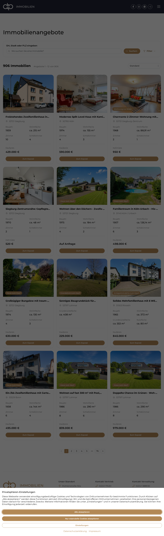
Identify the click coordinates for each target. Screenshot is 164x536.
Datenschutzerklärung (75, 531)
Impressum (95, 531)
